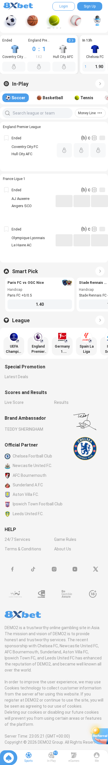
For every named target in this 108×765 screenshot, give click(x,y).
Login (63, 6)
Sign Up (90, 6)
